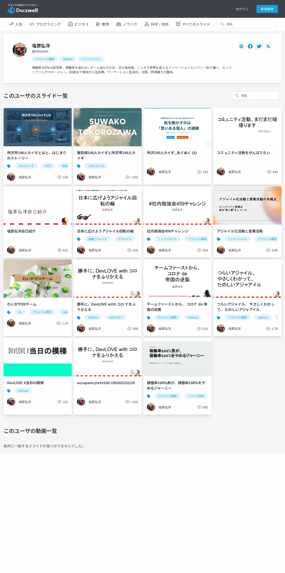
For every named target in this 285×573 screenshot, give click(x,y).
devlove (68, 59)
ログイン (242, 9)
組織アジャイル (97, 239)
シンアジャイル (90, 59)
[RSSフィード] (268, 46)
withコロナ (116, 317)
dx (20, 312)
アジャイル (124, 239)
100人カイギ (26, 166)
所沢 (48, 166)
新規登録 (267, 9)
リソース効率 (196, 396)
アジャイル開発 (45, 59)
